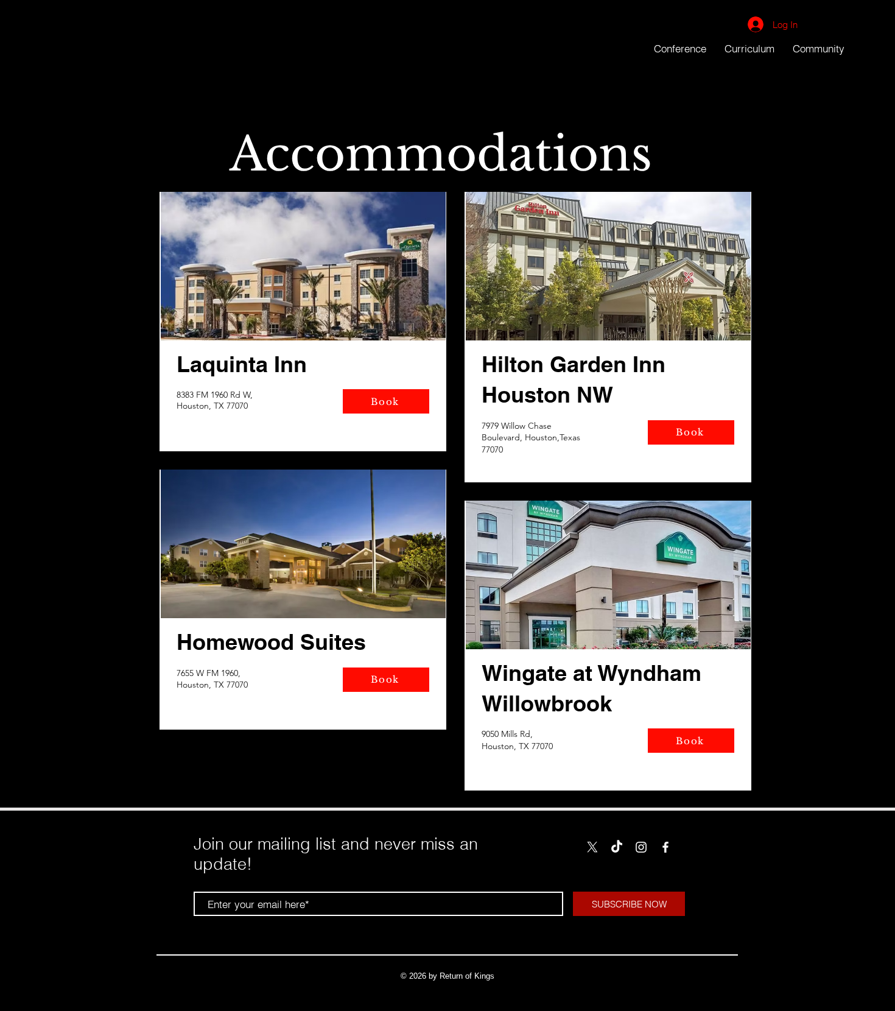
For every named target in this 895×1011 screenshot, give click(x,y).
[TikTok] (616, 847)
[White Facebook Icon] (665, 847)
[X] (592, 847)
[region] (303, 321)
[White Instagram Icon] (641, 847)
